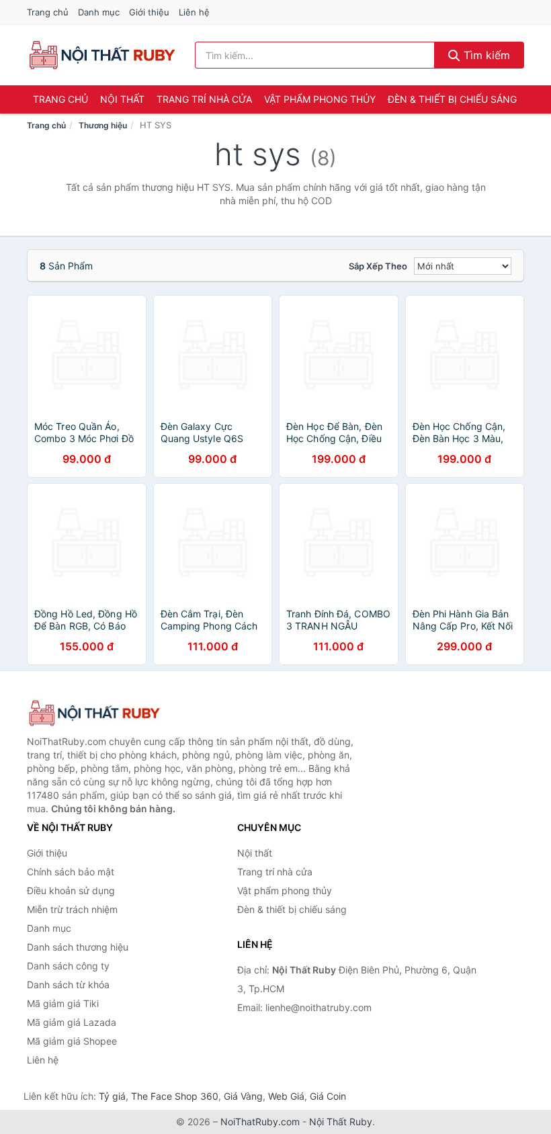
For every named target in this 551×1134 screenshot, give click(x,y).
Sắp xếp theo (378, 266)
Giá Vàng (243, 1096)
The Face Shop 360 (174, 1096)
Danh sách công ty (68, 965)
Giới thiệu (149, 12)
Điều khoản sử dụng (71, 890)
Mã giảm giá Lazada (71, 1022)
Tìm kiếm (485, 55)
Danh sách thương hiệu (77, 947)
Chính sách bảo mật (70, 871)
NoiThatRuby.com (260, 1121)
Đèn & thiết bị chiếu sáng (452, 99)
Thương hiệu (103, 125)
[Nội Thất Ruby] (94, 713)
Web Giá (286, 1096)
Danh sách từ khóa (68, 984)
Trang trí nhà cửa (204, 99)
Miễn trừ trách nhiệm (72, 909)
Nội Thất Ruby (340, 1121)
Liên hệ (194, 12)
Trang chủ (48, 12)
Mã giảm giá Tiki (63, 1003)
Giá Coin (328, 1096)
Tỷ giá (112, 1096)
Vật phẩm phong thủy (320, 99)
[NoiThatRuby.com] (102, 55)
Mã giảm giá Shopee (72, 1041)
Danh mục (99, 12)
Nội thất (122, 99)
